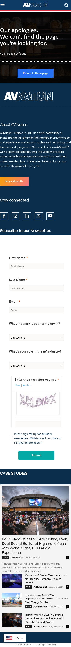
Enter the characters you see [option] (35, 380)
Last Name (17, 280)
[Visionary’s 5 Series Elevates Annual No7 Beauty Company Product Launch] (12, 581)
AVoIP (28, 587)
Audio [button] (26, 385)
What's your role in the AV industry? (35, 351)
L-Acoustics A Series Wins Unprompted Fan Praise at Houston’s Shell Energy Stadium (46, 599)
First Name (17, 258)
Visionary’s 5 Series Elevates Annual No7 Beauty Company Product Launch (46, 579)
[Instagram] (16, 216)
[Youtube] (50, 216)
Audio (5, 557)
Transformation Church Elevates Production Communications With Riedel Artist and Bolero (44, 618)
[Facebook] (4, 216)
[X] (39, 216)
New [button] (17, 385)
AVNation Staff (16, 558)
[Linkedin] (27, 216)
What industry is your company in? (34, 323)
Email (13, 302)
